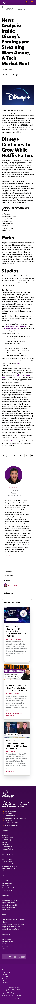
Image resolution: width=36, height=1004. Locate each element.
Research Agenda (7, 870)
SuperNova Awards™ (8, 935)
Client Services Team (11, 855)
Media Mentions (10, 848)
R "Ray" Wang (13, 487)
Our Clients (8, 846)
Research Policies (8, 882)
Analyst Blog (10, 8)
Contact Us (8, 853)
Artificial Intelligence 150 (10, 940)
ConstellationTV (7, 916)
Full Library (5, 868)
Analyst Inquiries (7, 892)
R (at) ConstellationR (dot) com (17, 326)
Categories (8, 625)
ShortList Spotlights (8, 920)
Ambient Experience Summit (11, 962)
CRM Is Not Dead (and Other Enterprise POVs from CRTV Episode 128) (16, 720)
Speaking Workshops (8, 901)
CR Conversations (7, 923)
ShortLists (5, 875)
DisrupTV (5, 913)
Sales (19, 363)
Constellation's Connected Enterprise (14, 952)
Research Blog (6, 872)
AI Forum (4, 955)
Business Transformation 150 (11, 933)
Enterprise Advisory (8, 903)
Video (3, 981)
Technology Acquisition (9, 899)
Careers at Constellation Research (15, 850)
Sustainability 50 (7, 942)
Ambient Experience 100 (10, 937)
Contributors (6, 877)
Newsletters (6, 976)
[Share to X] (6, 75)
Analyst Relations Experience (11, 959)
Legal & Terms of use (11, 857)
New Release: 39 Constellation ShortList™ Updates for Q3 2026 (16, 664)
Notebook (5, 979)
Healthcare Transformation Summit (13, 957)
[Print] (17, 75)
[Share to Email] (13, 75)
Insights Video (6, 918)
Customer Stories (7, 974)
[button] (3, 75)
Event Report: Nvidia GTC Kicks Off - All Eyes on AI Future (16, 778)
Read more (8, 555)
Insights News (6, 972)
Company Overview (11, 843)
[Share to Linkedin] (10, 75)
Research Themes (7, 879)
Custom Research (7, 896)
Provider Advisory (7, 894)
